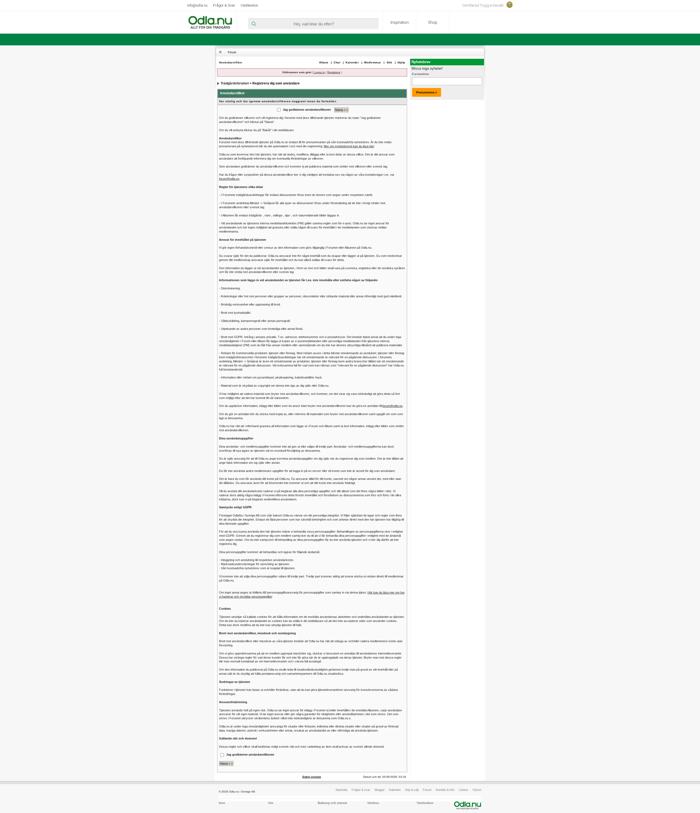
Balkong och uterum (332, 803)
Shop (432, 22)
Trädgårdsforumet (235, 83)
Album (323, 62)
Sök (389, 62)
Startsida (341, 789)
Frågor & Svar (224, 5)
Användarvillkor (231, 62)
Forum (427, 789)
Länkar (463, 789)
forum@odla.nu (229, 178)
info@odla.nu (197, 5)
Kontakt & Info (445, 789)
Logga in (319, 72)
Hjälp (401, 62)
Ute (270, 803)
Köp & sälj (411, 789)
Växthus (373, 803)
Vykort (476, 789)
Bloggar (380, 789)
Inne (222, 803)
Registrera (333, 72)
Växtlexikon (249, 5)
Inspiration (399, 22)
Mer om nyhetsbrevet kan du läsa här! (349, 146)
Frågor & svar (361, 789)
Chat (337, 62)
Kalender (352, 62)
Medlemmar (372, 62)
